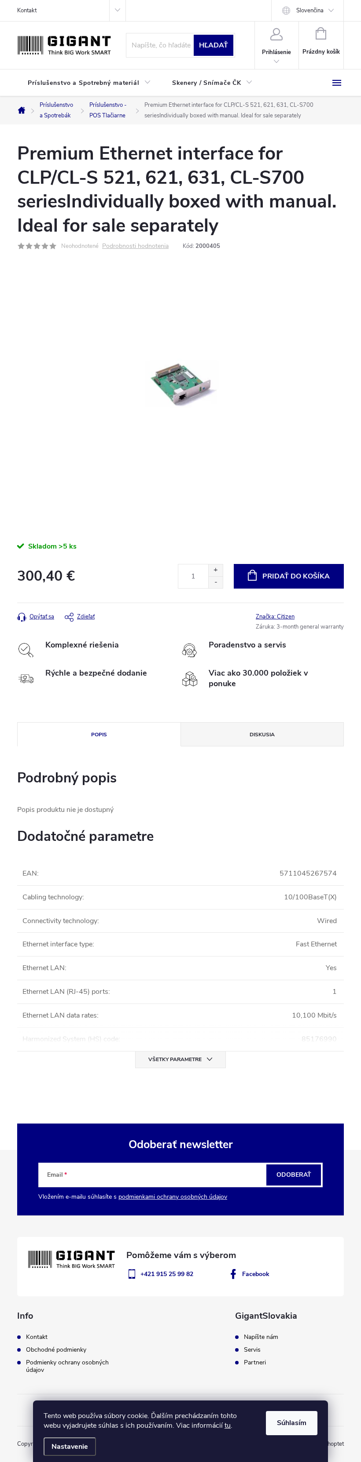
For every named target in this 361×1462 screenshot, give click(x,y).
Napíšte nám (261, 1337)
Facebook (255, 1274)
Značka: (275, 617)
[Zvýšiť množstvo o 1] (215, 570)
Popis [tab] (99, 734)
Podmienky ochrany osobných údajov (67, 1366)
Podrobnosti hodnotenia (135, 246)
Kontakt (27, 11)
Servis (252, 1349)
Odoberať (293, 1175)
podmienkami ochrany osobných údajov (172, 1197)
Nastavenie (70, 1446)
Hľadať (213, 45)
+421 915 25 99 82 (166, 1274)
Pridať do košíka (296, 576)
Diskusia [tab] (262, 734)
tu (228, 1425)
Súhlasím (291, 1423)
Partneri (255, 1362)
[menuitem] (89, 83)
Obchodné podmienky (56, 1350)
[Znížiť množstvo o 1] (215, 582)
